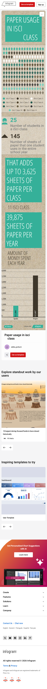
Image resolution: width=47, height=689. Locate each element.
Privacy (14, 666)
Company (7, 610)
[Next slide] (10, 447)
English (5, 628)
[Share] (7, 354)
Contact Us (7, 623)
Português (19, 628)
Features (7, 597)
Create (6, 592)
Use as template (27, 4)
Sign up (41, 5)
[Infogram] (9, 4)
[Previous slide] (4, 447)
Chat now (19, 623)
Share (9, 326)
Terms (6, 666)
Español (26, 628)
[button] (10, 98)
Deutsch (12, 628)
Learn (5, 606)
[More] (41, 14)
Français (33, 628)
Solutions (7, 601)
